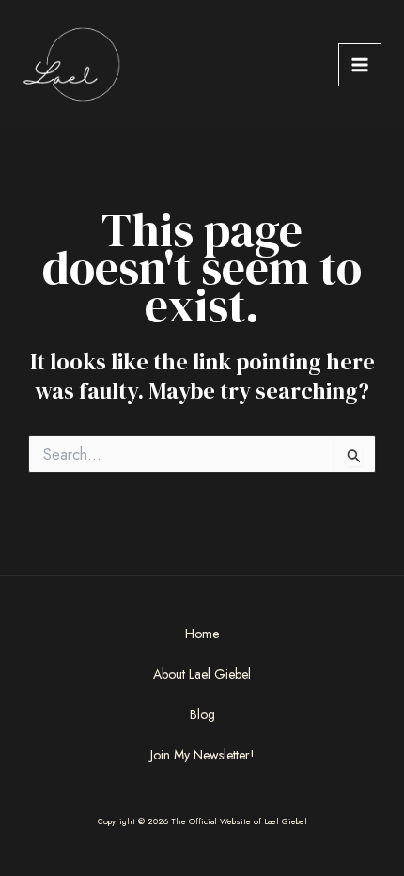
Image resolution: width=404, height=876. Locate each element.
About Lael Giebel (202, 674)
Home (202, 633)
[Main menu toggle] (359, 64)
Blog (202, 714)
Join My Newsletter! (202, 754)
